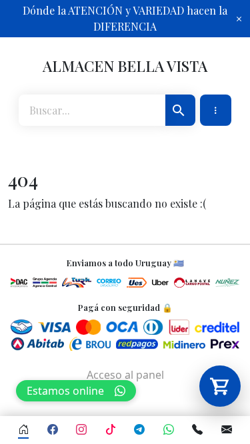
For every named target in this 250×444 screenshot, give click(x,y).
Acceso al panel (125, 374)
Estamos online (65, 390)
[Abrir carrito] (220, 386)
